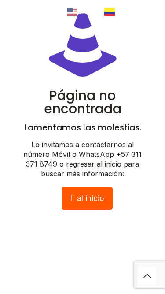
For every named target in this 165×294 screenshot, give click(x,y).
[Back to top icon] (147, 276)
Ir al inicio (87, 198)
